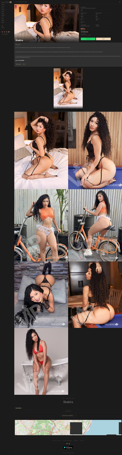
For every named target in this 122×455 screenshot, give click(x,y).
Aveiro (3, 18)
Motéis (3, 27)
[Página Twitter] (67, 443)
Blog (2, 25)
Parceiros (76, 440)
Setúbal (3, 20)
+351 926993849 (84, 31)
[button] (16, 421)
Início (16, 1)
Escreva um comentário (67, 415)
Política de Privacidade (67, 440)
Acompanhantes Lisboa (21, 1)
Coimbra (3, 9)
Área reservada (5, 34)
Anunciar (82, 440)
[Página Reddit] (69, 443)
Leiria (3, 16)
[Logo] (7, 2)
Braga (3, 11)
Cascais (3, 13)
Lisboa (3, 6)
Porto (3, 7)
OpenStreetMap (119, 434)
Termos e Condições (57, 440)
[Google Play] (68, 448)
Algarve (3, 22)
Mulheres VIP (72, 452)
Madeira (3, 15)
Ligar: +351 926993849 (19, 60)
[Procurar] (120, 2)
